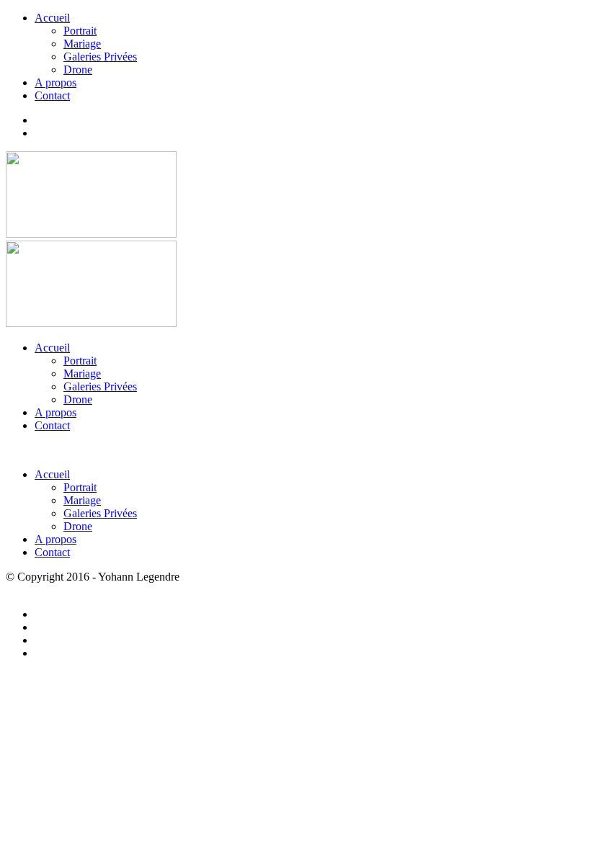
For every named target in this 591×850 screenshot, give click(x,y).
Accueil (52, 18)
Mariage (82, 43)
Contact (52, 95)
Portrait (80, 30)
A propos (55, 82)
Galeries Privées (100, 56)
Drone (77, 69)
